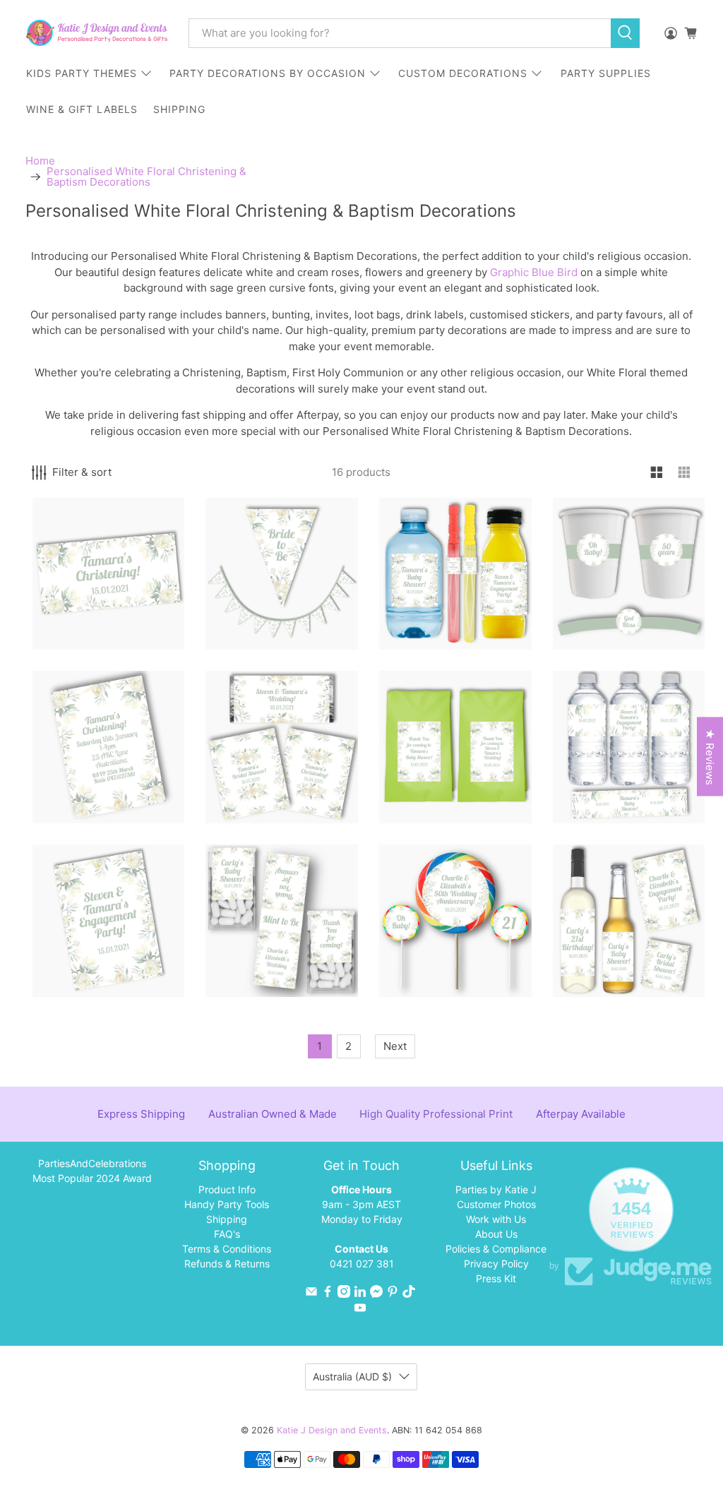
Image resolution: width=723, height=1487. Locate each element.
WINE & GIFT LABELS (82, 109)
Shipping (226, 1219)
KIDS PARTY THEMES (81, 73)
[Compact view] (684, 472)
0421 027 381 (362, 1264)
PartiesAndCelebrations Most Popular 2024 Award (92, 1170)
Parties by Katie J (496, 1189)
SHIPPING (179, 109)
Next (395, 1046)
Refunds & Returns (227, 1264)
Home (40, 160)
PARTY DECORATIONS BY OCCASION (267, 73)
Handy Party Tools (226, 1204)
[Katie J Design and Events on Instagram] (343, 1294)
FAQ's (227, 1234)
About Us (496, 1234)
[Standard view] (657, 472)
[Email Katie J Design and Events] (311, 1294)
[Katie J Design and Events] (96, 33)
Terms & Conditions (226, 1249)
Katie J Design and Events (332, 1430)
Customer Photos (496, 1204)
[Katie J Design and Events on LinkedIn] (360, 1294)
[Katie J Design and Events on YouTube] (360, 1310)
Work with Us (496, 1219)
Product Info (227, 1189)
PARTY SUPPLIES (606, 73)
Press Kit (496, 1278)
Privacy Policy (496, 1264)
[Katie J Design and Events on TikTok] (408, 1294)
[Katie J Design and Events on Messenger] (376, 1294)
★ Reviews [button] (710, 757)
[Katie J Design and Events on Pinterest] (392, 1294)
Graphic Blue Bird (534, 272)
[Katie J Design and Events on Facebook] (327, 1294)
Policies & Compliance (496, 1249)
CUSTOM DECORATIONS (462, 73)
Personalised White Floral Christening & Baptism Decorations (146, 176)
